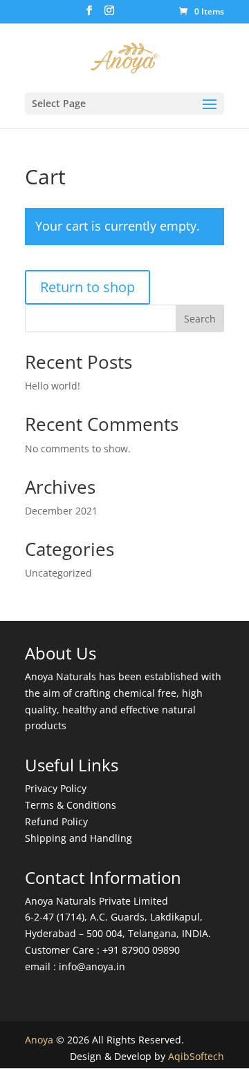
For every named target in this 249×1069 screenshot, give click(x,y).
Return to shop (87, 287)
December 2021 (61, 510)
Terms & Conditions (70, 804)
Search (200, 318)
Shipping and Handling (78, 838)
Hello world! (52, 385)
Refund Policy (56, 821)
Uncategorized (58, 572)
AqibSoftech (196, 1056)
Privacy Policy (55, 788)
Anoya (39, 1039)
